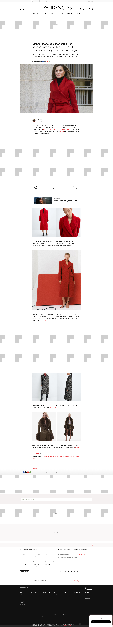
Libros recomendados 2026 (43, 544)
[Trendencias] (56, 7)
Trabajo (47, 554)
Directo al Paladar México (56, 613)
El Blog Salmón (88, 594)
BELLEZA (35, 13)
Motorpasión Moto (67, 596)
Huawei (68, 35)
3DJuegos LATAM (35, 612)
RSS (77, 571)
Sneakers (22, 554)
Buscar (26, 9)
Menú (20, 9)
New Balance (31, 35)
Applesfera (22, 599)
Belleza (47, 559)
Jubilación (54, 35)
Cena (64, 35)
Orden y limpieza (24, 564)
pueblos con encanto (36, 565)
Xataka (21, 594)
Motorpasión (66, 594)
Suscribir (80, 554)
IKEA (49, 35)
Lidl (40, 35)
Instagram (89, 9)
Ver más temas (24, 571)
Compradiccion (77, 599)
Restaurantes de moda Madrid (68, 544)
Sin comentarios (37, 61)
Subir (88, 588)
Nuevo (23, 9)
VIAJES (53, 13)
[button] (39, 120)
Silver (34, 559)
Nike (37, 35)
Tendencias (39, 472)
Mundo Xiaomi (23, 604)
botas (21, 561)
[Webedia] (24, 587)
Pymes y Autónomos (87, 597)
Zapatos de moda (49, 561)
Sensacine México (46, 612)
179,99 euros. (42, 320)
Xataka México (23, 612)
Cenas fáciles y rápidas (55, 544)
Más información (67, 625)
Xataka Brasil (23, 615)
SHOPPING (44, 13)
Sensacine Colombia (44, 615)
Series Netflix (79, 544)
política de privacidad (74, 557)
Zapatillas (45, 35)
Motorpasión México (66, 613)
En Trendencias (57, 198)
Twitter (45, 61)
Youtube (71, 571)
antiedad (47, 564)
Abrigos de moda (48, 472)
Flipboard (86, 9)
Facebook (84, 9)
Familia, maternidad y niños (37, 555)
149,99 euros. (53, 407)
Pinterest (81, 9)
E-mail (49, 61)
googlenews (92, 9)
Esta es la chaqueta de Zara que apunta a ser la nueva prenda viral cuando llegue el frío (65, 201)
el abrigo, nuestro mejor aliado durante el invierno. (57, 129)
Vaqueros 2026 (33, 544)
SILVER (78, 13)
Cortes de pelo (36, 561)
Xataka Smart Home (23, 602)
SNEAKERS (70, 13)
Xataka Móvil (23, 596)
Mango (62, 131)
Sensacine (44, 594)
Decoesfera (76, 596)
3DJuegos (33, 594)
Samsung (74, 35)
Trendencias (76, 594)
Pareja (59, 35)
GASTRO (60, 13)
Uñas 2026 (86, 544)
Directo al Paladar (56, 594)
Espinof (43, 596)
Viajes (21, 559)
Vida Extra (33, 596)
